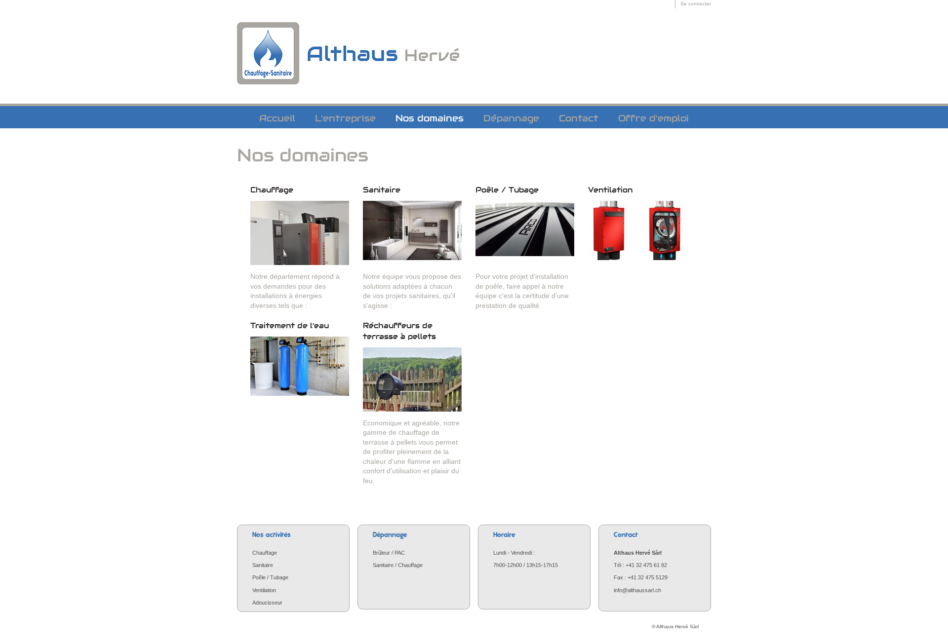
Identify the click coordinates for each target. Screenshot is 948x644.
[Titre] (348, 26)
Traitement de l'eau (289, 326)
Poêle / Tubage (507, 190)
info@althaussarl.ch (637, 590)
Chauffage (271, 190)
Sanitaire (381, 190)
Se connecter (695, 3)
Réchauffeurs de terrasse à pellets (399, 331)
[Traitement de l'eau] (299, 369)
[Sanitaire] (412, 233)
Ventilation (610, 190)
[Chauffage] (299, 233)
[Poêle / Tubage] (524, 233)
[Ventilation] (637, 233)
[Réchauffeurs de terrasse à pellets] (412, 379)
